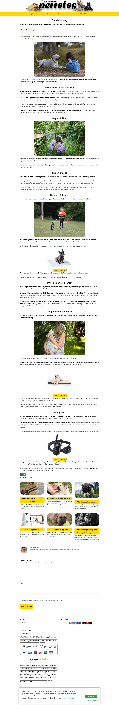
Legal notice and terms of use (29, 627)
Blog (74, 14)
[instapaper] (90, 623)
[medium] (84, 623)
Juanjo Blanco (34, 547)
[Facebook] (21, 474)
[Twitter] (24, 474)
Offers (69, 14)
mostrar (31, 30)
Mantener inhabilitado (92, 700)
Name (22, 583)
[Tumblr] (81, 623)
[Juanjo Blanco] (24, 549)
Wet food (42, 14)
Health (52, 14)
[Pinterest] (78, 623)
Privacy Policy (24, 625)
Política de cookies (68, 698)
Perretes (22, 619)
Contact (22, 622)
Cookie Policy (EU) (25, 630)
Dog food (32, 14)
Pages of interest (25, 633)
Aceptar (91, 696)
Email (22, 592)
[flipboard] (87, 623)
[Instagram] (72, 623)
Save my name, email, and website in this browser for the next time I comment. (43, 600)
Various (60, 14)
